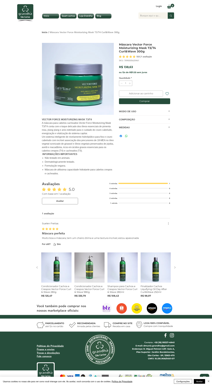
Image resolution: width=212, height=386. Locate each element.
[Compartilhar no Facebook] (121, 136)
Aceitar (199, 381)
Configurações (183, 381)
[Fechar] (208, 381)
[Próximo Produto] (175, 267)
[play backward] (104, 308)
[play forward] (170, 308)
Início (44, 32)
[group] (106, 275)
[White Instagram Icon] (172, 335)
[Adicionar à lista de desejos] (167, 94)
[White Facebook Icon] (165, 335)
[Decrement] (121, 83)
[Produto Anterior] (37, 267)
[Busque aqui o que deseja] (171, 15)
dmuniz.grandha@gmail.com (159, 345)
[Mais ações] (168, 223)
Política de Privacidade (122, 381)
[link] (135, 56)
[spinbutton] (125, 83)
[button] (170, 6)
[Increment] (130, 83)
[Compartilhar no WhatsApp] (126, 136)
